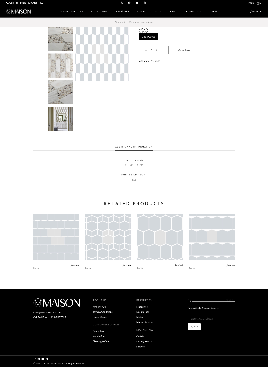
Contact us (98, 331)
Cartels (140, 336)
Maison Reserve (144, 322)
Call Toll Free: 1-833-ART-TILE (26, 2)
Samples (140, 346)
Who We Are (99, 306)
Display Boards (144, 341)
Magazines (142, 306)
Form (157, 60)
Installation (99, 336)
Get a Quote (148, 36)
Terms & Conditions (103, 311)
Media (139, 317)
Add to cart (183, 50)
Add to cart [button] (56, 239)
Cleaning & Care (101, 341)
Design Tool (142, 311)
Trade (250, 2)
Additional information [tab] (134, 147)
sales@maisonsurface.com (47, 312)
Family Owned (100, 317)
